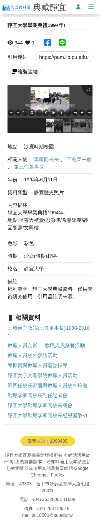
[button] (11, 112)
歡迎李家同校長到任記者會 (38, 395)
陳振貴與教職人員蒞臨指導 (38, 365)
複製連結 (28, 71)
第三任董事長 (29, 167)
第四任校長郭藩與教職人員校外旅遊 (48, 385)
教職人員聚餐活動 (65, 345)
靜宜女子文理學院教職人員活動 (43, 375)
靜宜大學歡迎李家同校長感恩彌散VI (47, 415)
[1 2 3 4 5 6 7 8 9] (42, 92)
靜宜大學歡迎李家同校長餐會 (40, 405)
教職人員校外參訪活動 (33, 355)
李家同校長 (47, 159)
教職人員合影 (23, 345)
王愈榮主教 (79, 159)
